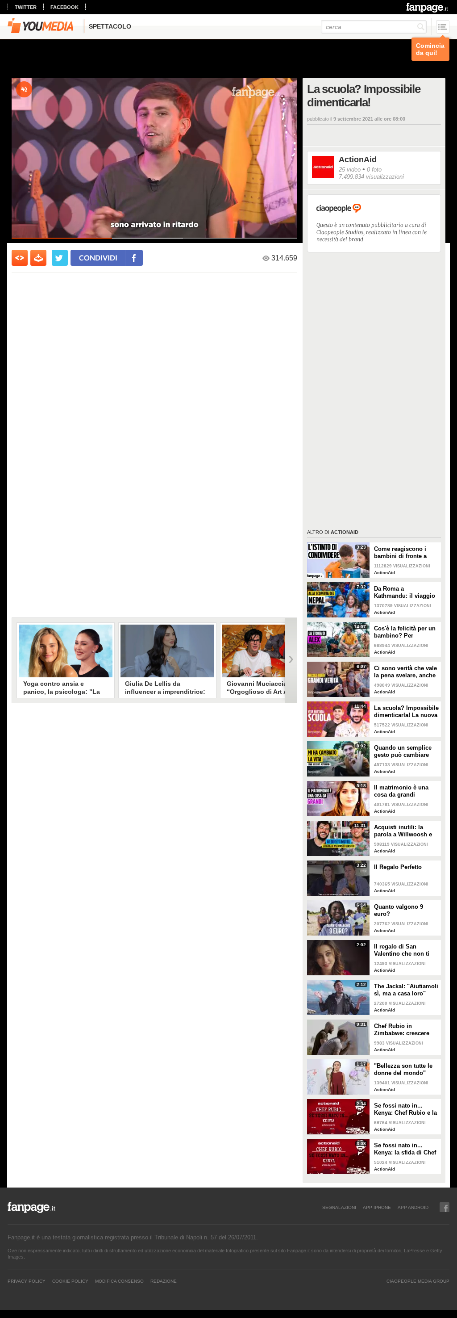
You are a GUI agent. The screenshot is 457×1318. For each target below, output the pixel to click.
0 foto (374, 169)
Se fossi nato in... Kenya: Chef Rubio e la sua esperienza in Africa (405, 1109)
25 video (350, 169)
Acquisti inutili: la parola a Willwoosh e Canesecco (403, 831)
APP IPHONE (377, 1207)
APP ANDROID (413, 1207)
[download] (38, 258)
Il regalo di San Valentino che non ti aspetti (401, 950)
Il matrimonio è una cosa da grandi (401, 791)
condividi (98, 257)
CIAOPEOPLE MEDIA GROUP (417, 1281)
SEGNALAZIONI (339, 1207)
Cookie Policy (70, 1281)
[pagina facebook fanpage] (444, 1207)
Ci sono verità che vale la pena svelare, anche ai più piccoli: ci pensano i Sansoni (405, 672)
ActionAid (358, 159)
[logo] (427, 8)
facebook (64, 7)
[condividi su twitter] (60, 258)
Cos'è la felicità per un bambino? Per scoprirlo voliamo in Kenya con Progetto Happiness (405, 632)
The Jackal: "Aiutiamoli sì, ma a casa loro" (406, 990)
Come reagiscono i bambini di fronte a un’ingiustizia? (400, 553)
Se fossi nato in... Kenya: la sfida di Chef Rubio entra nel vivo (405, 1149)
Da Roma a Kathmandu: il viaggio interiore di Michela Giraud (404, 592)
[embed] (20, 258)
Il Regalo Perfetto (398, 867)
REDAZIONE (163, 1281)
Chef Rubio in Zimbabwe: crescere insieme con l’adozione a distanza (406, 1030)
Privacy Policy (27, 1281)
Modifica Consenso (119, 1281)
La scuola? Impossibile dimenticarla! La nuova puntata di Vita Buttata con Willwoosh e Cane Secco (406, 712)
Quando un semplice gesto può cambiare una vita (403, 751)
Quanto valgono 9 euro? (398, 910)
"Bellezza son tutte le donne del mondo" (403, 1069)
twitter (26, 7)
